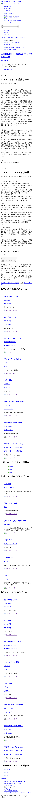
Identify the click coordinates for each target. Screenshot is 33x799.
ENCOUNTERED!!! (10, 342)
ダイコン (7, 384)
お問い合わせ (8, 789)
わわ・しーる (8, 405)
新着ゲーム (7, 6)
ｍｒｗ (6, 561)
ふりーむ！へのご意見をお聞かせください (17, 792)
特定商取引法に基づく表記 (12, 783)
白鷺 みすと (8, 426)
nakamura (7, 524)
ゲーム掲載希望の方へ (11, 791)
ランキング (7, 10)
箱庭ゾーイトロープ (10, 544)
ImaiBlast (4, 61)
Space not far (8, 300)
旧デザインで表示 (9, 787)
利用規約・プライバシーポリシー (14, 781)
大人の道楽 (7, 321)
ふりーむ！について (10, 785)
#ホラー (6, 30)
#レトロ (6, 34)
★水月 (6, 579)
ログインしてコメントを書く (10, 283)
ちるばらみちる (9, 487)
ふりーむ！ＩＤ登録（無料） (10, 37)
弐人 (5, 507)
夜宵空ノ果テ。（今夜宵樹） (13, 447)
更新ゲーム (7, 8)
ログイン (22, 37)
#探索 (6, 32)
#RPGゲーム (8, 69)
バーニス (7, 362)
